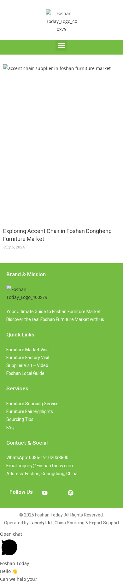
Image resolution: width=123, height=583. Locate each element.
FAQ (10, 427)
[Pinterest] (70, 492)
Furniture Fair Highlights (29, 411)
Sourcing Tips (19, 419)
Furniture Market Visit (27, 349)
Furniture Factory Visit (28, 357)
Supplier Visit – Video (27, 365)
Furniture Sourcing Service (32, 403)
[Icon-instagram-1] (57, 492)
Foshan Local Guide (25, 373)
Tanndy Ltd (41, 522)
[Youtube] (44, 492)
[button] (61, 46)
